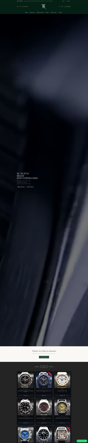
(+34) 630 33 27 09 (25, 6)
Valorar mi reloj (44, 357)
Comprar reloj (21, 186)
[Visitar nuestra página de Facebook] (19, 1)
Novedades (44, 366)
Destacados (37, 366)
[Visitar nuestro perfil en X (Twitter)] (17, 1)
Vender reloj (30, 186)
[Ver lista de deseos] (62, 7)
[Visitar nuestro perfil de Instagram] (22, 1)
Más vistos (51, 366)
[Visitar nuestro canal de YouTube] (20, 1)
